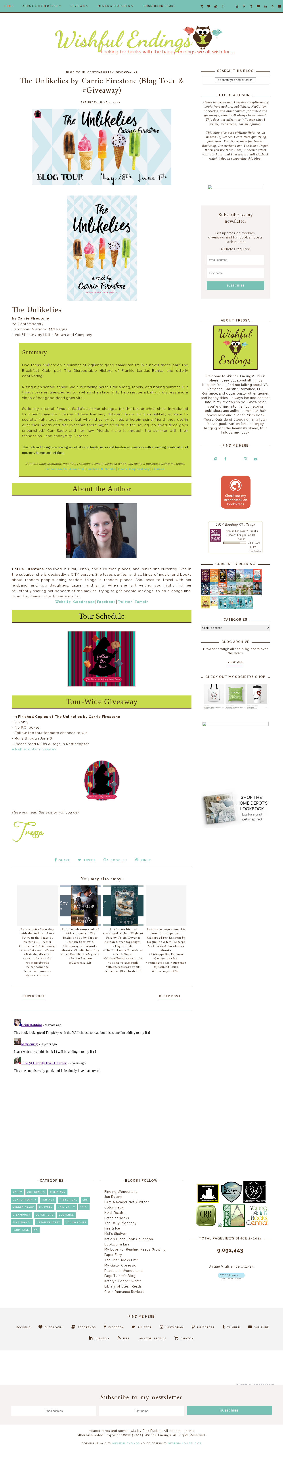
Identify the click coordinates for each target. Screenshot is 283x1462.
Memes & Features (114, 6)
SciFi (84, 1207)
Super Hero (45, 1215)
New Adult (66, 1207)
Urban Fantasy (48, 1222)
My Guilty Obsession (121, 1265)
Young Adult (75, 1222)
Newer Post (34, 996)
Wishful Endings (126, 1443)
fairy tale (21, 1230)
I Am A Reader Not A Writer (126, 1202)
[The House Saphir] (205, 594)
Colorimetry (114, 1207)
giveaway (124, 72)
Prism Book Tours (159, 6)
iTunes (158, 469)
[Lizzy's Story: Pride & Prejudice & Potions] (205, 581)
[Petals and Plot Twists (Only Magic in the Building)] (231, 607)
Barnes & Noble (101, 469)
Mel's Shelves (115, 1233)
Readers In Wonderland (123, 1270)
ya (136, 72)
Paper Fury (113, 1255)
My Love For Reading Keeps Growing (135, 1249)
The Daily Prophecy (120, 1223)
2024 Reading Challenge (235, 524)
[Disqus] (101, 1072)
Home (9, 6)
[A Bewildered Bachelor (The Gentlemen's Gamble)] (248, 581)
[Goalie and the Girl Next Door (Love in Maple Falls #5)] (222, 594)
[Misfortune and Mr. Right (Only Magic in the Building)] (222, 607)
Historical (68, 1200)
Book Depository (134, 469)
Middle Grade (23, 1207)
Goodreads (56, 469)
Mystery (46, 1207)
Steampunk (22, 1215)
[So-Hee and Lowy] (214, 605)
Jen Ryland (113, 1197)
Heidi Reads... (115, 1212)
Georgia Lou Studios (184, 1443)
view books (255, 550)
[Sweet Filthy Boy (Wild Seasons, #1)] (214, 581)
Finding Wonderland (121, 1191)
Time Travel (22, 1222)
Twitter (125, 602)
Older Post (170, 996)
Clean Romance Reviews (124, 1292)
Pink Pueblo (152, 1431)
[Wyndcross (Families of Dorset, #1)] (240, 594)
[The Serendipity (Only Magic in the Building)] (240, 607)
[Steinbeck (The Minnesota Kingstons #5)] (257, 594)
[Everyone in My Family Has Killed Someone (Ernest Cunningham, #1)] (257, 581)
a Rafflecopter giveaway (34, 749)
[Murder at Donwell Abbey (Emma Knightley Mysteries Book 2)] (214, 594)
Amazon (76, 469)
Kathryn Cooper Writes (123, 1281)
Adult (17, 1192)
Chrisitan (58, 1192)
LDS (85, 1200)
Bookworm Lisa (117, 1244)
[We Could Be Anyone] (222, 581)
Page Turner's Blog (120, 1276)
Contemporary (100, 72)
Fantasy (48, 1200)
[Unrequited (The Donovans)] (231, 594)
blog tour (75, 72)
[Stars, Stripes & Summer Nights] (231, 581)
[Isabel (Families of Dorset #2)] (248, 594)
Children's (36, 1192)
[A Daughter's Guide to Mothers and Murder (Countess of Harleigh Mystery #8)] (205, 607)
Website (63, 602)
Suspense (66, 1215)
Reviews (78, 6)
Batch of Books (116, 1218)
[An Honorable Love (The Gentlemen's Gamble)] (240, 581)
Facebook (106, 602)
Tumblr (141, 602)
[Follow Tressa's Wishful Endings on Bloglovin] (231, 1278)
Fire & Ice (112, 1228)
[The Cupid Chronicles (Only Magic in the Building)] (248, 607)
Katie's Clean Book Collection (128, 1239)
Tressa (230, 531)
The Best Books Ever (121, 1260)
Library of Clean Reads (123, 1286)
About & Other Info (40, 6)
